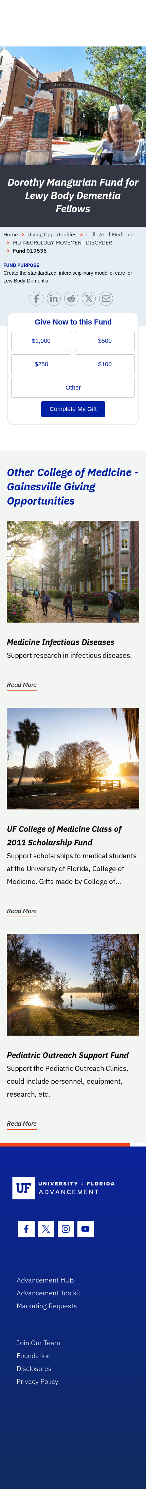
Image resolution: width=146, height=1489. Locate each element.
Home (10, 234)
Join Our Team (38, 1342)
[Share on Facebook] (38, 300)
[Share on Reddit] (72, 300)
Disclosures (34, 1368)
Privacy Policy (37, 1381)
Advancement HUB (45, 1280)
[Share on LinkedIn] (55, 300)
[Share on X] (90, 300)
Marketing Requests (47, 1305)
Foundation (34, 1355)
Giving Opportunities (52, 234)
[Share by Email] (107, 300)
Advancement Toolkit (48, 1292)
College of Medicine (110, 234)
